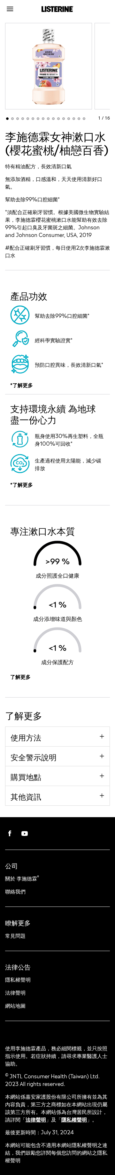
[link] (10, 833)
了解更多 (20, 676)
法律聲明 (36, 1119)
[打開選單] (18, 9)
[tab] (7, 118)
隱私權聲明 (74, 1119)
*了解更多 (21, 384)
